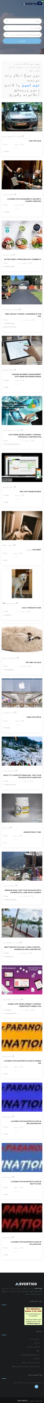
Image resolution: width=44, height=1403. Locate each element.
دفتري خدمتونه (8, 194)
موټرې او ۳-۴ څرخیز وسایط (12, 136)
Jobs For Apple (34, 717)
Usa (5, 205)
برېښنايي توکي (8, 370)
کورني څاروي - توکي (10, 658)
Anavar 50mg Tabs (32, 832)
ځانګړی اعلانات (33, 1346)
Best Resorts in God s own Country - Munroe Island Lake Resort (22, 948)
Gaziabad (7, 1010)
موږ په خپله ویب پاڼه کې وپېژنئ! (26, 1366)
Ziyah (6, 387)
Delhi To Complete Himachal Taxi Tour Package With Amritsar (22, 776)
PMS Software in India (30, 492)
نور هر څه (6, 827)
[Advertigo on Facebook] (36, 1386)
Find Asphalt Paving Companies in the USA (23, 315)
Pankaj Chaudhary (10, 785)
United (6, 212)
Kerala (6, 380)
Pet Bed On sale (33, 662)
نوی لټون (31, 84)
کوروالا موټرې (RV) (9, 603)
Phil (5, 560)
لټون (21, 41)
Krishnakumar (9, 956)
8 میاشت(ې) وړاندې (25, 263)
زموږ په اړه (35, 1339)
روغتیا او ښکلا (8, 545)
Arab (6, 611)
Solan (6, 781)
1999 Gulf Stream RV (31, 608)
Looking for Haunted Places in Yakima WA (22, 1062)
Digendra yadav (9, 266)
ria (5, 843)
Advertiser (7, 615)
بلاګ (38, 1350)
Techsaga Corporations (12, 444)
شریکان (37, 1358)
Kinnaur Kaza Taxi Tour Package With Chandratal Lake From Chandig (23, 891)
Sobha (6, 151)
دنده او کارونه (9, 712)
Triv (5, 145)
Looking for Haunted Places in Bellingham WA (26, 1122)
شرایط (37, 1343)
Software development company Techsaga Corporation (24, 436)
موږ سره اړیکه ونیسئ (31, 1362)
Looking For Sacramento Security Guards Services (24, 200)
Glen (6, 1074)
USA (5, 263)
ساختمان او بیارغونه (11, 309)
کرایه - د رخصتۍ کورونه (11, 942)
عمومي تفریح (8, 1056)
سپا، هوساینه (8, 255)
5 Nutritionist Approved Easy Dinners (22, 259)
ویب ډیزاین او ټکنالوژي (12, 430)
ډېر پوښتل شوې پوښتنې (30, 1354)
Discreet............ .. (33, 550)
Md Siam (7, 728)
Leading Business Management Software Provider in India (26, 375)
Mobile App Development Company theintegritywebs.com (24, 1005)
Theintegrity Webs (10, 1013)
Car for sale (35, 141)
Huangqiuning (9, 670)
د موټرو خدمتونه (9, 771)
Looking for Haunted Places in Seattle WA (26, 1183)
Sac (5, 553)
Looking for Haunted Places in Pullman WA (26, 1243)
